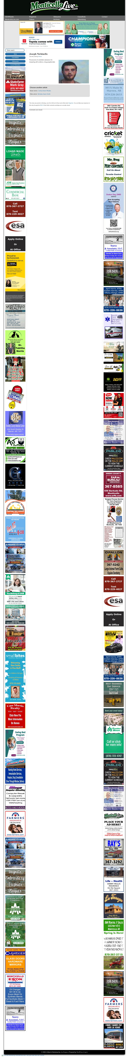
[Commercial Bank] (15, 199)
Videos (31, 19)
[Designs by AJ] (15, 462)
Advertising (82, 19)
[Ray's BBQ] (114, 865)
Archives (56, 19)
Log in (86, 1052)
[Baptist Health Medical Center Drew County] (87, 48)
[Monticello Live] (42, 48)
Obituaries (57, 17)
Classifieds (82, 17)
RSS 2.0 (42, 105)
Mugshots (32, 17)
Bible (15, 54)
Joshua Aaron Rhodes (44, 90)
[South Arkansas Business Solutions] (114, 128)
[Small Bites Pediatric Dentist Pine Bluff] (15, 701)
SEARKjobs (9, 17)
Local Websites (15, 65)
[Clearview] (15, 972)
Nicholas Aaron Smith (44, 94)
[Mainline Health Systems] (87, 34)
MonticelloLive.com (12, 19)
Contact (104, 17)
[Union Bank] (114, 444)
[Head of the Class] (15, 381)
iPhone (40, 56)
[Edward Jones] (42, 34)
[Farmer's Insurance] (15, 836)
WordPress (79, 1052)
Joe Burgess (64, 1052)
